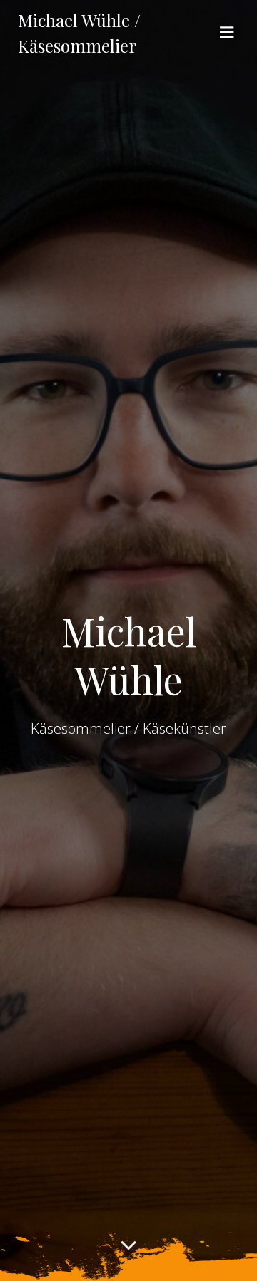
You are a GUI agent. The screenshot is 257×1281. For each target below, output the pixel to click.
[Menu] (227, 33)
